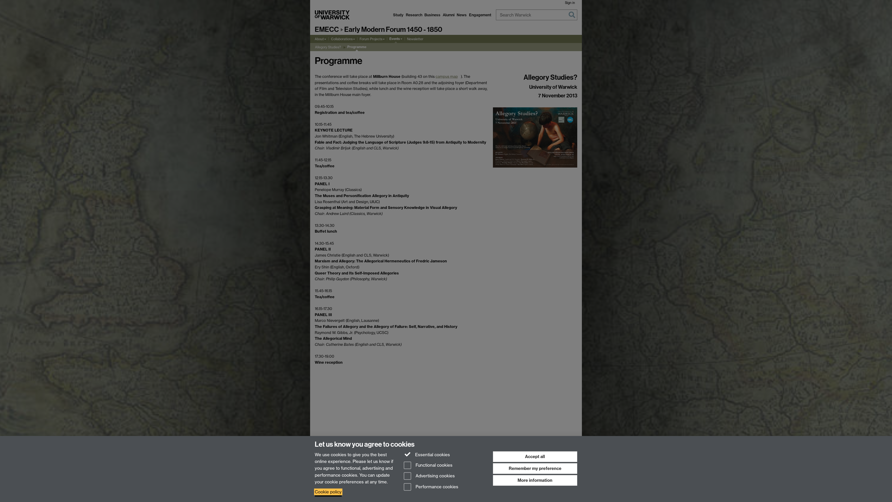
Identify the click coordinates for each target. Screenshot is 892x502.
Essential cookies (432, 454)
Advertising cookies (434, 476)
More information (535, 480)
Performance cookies (436, 487)
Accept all (535, 456)
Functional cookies (433, 465)
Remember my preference (535, 468)
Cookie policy (328, 492)
